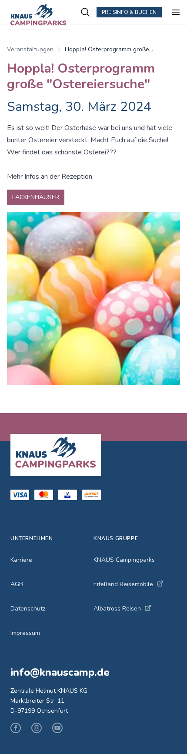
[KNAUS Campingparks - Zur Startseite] (43, 15)
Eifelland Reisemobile (123, 584)
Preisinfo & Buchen (129, 12)
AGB (16, 584)
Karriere (21, 560)
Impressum (25, 633)
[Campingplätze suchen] (85, 12)
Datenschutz (27, 608)
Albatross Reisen (117, 608)
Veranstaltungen (30, 49)
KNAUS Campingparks (124, 560)
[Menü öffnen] (175, 12)
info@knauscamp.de (60, 672)
